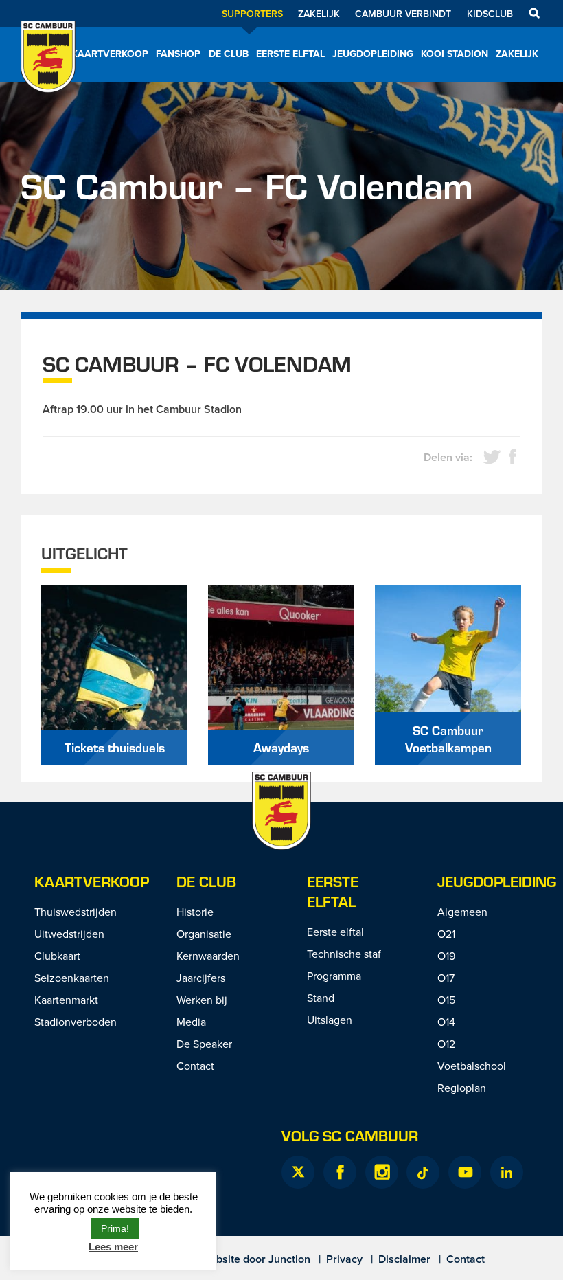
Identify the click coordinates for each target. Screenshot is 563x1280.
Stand (320, 997)
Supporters (252, 14)
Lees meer (113, 1247)
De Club (229, 53)
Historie (195, 911)
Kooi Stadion (454, 53)
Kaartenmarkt (66, 999)
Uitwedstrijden (69, 933)
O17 (446, 977)
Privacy (344, 1259)
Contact (195, 1065)
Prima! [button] (115, 1228)
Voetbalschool (471, 1065)
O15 (446, 999)
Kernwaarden (208, 955)
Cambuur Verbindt (403, 14)
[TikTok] (422, 1172)
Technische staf (344, 953)
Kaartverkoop (109, 53)
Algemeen (462, 911)
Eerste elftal (290, 53)
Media (191, 1021)
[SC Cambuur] (48, 75)
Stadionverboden (75, 1021)
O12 (446, 1043)
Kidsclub (490, 14)
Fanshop (178, 53)
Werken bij (201, 999)
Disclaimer (404, 1259)
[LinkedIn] (506, 1172)
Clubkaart (57, 955)
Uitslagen (329, 1019)
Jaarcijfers (200, 977)
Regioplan (461, 1087)
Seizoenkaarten (71, 977)
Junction (289, 1259)
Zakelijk (319, 14)
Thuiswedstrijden (75, 911)
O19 (446, 955)
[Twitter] (298, 1172)
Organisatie (203, 933)
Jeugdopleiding (372, 53)
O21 (446, 933)
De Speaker (204, 1043)
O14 (446, 1021)
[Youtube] (464, 1172)
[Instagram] (381, 1172)
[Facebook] (339, 1172)
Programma (334, 975)
